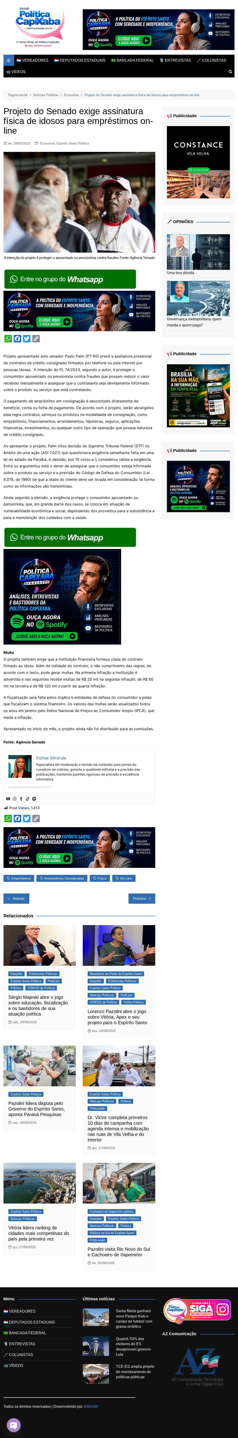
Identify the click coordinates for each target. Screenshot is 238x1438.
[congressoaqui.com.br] (198, 396)
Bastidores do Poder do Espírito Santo (116, 974)
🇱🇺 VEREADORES (33, 60)
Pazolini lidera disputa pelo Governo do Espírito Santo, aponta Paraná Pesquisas (36, 1109)
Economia (47, 143)
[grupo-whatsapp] (70, 278)
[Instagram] (15, 799)
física (102, 878)
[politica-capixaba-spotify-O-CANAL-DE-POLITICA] (62, 596)
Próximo (139, 898)
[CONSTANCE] (198, 162)
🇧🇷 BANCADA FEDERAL (132, 60)
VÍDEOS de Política (41, 988)
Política (16, 988)
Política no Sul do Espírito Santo (112, 1233)
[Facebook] (21, 799)
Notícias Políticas (102, 995)
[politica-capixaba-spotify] (159, 29)
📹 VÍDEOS (16, 72)
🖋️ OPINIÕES (180, 221)
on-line (126, 878)
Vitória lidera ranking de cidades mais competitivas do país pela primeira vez (38, 1233)
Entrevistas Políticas (43, 974)
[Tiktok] (28, 799)
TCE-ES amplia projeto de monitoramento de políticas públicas (135, 1371)
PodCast (54, 981)
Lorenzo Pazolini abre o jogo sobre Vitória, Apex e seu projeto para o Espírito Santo (117, 1017)
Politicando (97, 1108)
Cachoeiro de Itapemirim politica (111, 1211)
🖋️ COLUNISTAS (211, 60)
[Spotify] (34, 799)
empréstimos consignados (64, 878)
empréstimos (21, 878)
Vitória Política (133, 1002)
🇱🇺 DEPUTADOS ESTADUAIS (80, 60)
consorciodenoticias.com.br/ (29, 787)
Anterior (19, 898)
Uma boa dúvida (180, 273)
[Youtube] (8, 799)
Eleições (16, 974)
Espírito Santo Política (72, 143)
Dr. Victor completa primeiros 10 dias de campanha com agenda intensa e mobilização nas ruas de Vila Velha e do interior (118, 1128)
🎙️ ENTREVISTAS (175, 60)
